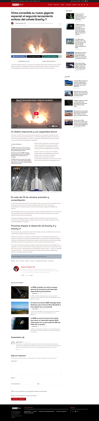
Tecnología (68, 4)
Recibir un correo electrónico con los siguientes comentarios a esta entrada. (29, 391)
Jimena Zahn (34, 293)
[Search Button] (87, 4)
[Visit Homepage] (18, 4)
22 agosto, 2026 (77, 88)
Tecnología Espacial (18, 9)
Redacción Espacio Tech (21, 23)
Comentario (14, 361)
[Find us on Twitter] (83, 1)
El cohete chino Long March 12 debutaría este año (34, 256)
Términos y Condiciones (61, 411)
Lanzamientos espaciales (41, 260)
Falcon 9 (27, 260)
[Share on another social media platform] (60, 56)
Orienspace (17, 68)
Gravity (32, 260)
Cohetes (22, 260)
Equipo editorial (27, 411)
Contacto (27, 1)
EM (79, 4)
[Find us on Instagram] (87, 1)
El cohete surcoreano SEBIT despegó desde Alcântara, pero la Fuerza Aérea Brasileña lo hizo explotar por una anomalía (46, 305)
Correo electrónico (16, 383)
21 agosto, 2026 (41, 293)
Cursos (31, 1)
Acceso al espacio (26, 9)
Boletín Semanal (21, 1)
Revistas (50, 4)
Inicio (12, 9)
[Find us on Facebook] (70, 411)
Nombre (13, 377)
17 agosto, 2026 (79, 21)
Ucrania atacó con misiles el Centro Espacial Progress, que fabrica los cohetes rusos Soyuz (80, 16)
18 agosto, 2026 (79, 49)
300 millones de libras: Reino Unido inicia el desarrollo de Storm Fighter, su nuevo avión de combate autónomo (80, 55)
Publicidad (35, 1)
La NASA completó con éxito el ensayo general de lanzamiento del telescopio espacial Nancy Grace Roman (20, 149)
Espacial (62, 4)
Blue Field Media (17, 412)
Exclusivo (74, 4)
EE (84, 4)
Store (39, 1)
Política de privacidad (28, 412)
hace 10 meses (27, 342)
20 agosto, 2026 (41, 326)
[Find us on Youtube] (85, 1)
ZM (81, 4)
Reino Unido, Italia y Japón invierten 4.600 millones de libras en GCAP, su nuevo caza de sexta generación (80, 66)
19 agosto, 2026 (79, 70)
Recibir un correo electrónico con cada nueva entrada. (24, 395)
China (17, 260)
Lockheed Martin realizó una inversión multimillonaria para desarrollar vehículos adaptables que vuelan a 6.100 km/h (81, 83)
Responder (19, 349)
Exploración (56, 4)
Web (38, 383)
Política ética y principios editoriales (46, 411)
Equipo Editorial (14, 1)
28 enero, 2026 (31, 23)
